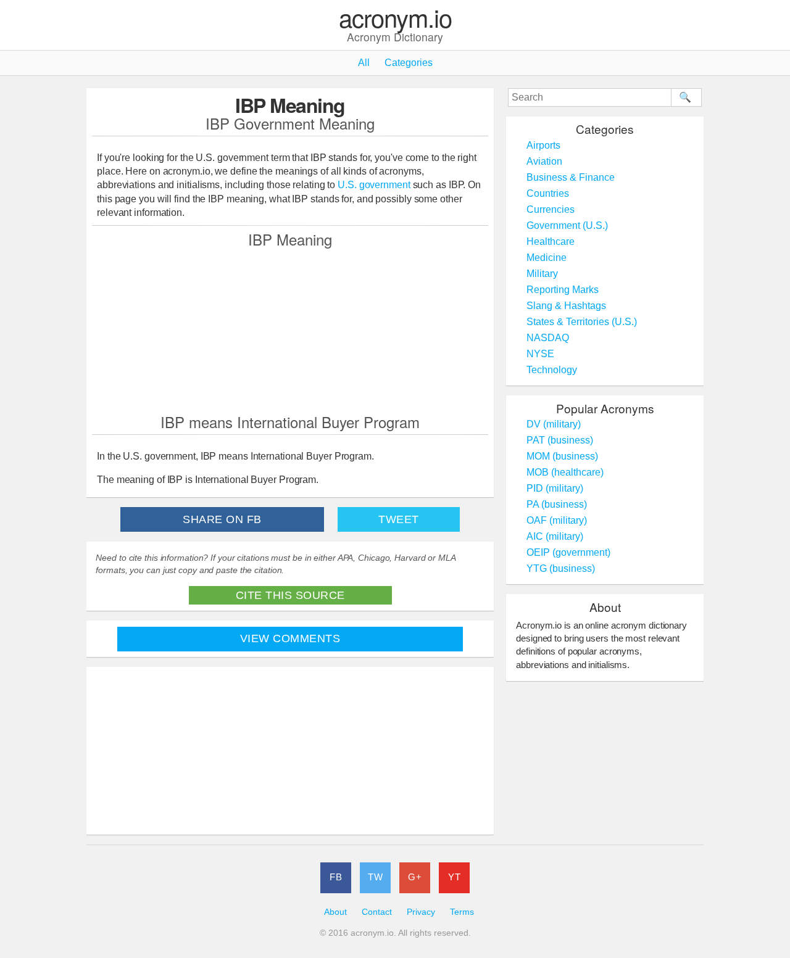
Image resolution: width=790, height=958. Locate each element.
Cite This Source (290, 595)
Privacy (421, 912)
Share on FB (222, 519)
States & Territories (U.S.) (581, 321)
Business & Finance (570, 177)
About (335, 912)
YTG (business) (560, 568)
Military (542, 273)
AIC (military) (554, 536)
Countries (547, 193)
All (364, 62)
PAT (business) (559, 440)
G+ (415, 877)
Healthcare (550, 241)
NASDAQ (547, 337)
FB (336, 877)
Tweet (398, 519)
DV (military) (553, 424)
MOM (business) (562, 456)
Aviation (544, 161)
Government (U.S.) (567, 225)
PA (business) (556, 504)
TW (375, 877)
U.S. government (374, 185)
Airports (543, 145)
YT (454, 877)
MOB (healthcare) (565, 472)
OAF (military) (556, 520)
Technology (551, 370)
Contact (377, 912)
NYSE (540, 354)
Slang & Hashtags (566, 305)
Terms (462, 912)
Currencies (550, 209)
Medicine (546, 257)
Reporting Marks (562, 289)
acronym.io (395, 18)
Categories (409, 62)
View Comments (290, 638)
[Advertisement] (290, 330)
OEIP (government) (568, 552)
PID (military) (554, 488)
